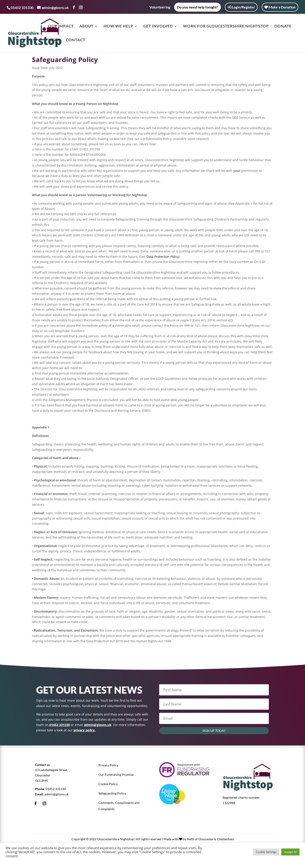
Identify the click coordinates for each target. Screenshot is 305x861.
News (54, 40)
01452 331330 (56, 789)
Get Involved (158, 26)
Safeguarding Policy (112, 793)
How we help (118, 26)
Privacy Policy (108, 765)
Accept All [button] (290, 852)
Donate (283, 26)
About (86, 26)
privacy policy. (84, 730)
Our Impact (61, 26)
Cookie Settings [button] (266, 852)
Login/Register (243, 7)
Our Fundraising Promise (116, 774)
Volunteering (159, 7)
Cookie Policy (108, 784)
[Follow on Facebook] (35, 803)
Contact (75, 40)
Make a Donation (282, 7)
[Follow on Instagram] (44, 803)
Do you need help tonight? (197, 7)
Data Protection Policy (162, 256)
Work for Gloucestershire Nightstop (226, 26)
